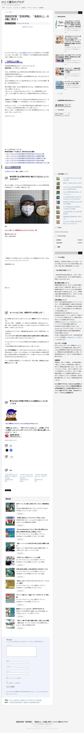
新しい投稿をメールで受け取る (13, 683)
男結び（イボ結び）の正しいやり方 (72, 183)
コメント (9, 645)
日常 (17, 23)
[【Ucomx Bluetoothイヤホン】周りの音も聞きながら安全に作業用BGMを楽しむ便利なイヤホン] (10, 536)
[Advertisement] (27, 39)
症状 (26, 23)
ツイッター (9, 7)
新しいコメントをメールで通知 (13, 678)
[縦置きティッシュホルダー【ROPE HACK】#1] (10, 616)
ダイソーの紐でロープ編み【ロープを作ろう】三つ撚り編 (25, 700)
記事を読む (20, 513)
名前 (8, 660)
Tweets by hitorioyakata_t (61, 231)
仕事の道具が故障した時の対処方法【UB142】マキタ (32, 569)
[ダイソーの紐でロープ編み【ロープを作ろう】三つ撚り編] (10, 602)
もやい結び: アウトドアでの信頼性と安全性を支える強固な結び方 (73, 56)
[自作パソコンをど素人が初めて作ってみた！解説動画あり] (10, 511)
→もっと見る (60, 93)
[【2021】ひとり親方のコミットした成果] (10, 564)
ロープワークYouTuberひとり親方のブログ (42, 724)
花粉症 (20, 23)
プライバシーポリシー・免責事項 (35, 7)
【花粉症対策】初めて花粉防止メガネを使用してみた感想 (11, 476)
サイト (8, 671)
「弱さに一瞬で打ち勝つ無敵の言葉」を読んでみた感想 (32, 620)
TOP (3, 7)
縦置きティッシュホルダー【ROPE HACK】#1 (30, 609)
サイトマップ (16, 7)
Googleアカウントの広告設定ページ (69, 322)
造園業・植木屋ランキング (11, 440)
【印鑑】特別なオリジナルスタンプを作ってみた (30, 517)
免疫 (28, 23)
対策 (23, 23)
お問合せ (24, 7)
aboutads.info (58, 328)
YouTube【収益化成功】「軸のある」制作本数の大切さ (24, 702)
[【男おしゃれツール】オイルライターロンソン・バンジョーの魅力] (10, 588)
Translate (67, 115)
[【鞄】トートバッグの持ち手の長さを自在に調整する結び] (10, 550)
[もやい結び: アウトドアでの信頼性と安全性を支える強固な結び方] (60, 61)
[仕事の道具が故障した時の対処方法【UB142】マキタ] (10, 576)
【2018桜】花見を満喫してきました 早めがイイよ (41, 476)
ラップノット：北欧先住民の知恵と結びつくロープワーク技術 (72, 70)
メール (9, 666)
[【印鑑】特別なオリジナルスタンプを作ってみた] (10, 525)
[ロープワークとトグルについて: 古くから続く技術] (60, 88)
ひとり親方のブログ (13, 2)
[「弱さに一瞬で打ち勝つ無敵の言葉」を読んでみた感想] (10, 627)
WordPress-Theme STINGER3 (42, 726)
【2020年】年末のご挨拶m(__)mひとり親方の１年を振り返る (26, 476)
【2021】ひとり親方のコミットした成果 (28, 557)
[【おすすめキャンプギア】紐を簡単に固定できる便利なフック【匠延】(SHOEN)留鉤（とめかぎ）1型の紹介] (60, 27)
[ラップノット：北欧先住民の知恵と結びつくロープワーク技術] (60, 75)
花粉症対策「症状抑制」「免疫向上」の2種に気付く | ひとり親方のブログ (42, 722)
